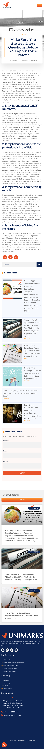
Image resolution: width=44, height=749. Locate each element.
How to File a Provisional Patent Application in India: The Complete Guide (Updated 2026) (32, 350)
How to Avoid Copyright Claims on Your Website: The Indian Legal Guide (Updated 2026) (32, 373)
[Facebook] (2, 650)
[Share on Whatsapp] (16, 257)
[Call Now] (4, 744)
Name (6, 440)
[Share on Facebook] (5, 257)
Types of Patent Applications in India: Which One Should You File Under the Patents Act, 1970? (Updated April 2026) (32, 328)
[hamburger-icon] (39, 5)
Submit (22, 473)
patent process (25, 208)
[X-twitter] (11, 650)
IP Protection (22, 34)
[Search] (39, 264)
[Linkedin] (16, 650)
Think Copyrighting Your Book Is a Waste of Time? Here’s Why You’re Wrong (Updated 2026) (20, 393)
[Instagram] (7, 650)
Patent (23, 60)
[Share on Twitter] (10, 257)
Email (5, 451)
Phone (6, 461)
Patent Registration (31, 60)
